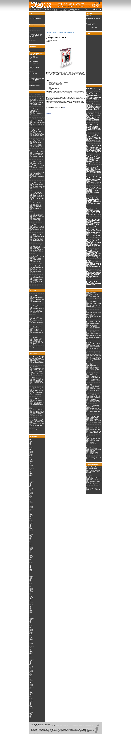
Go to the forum (94, 27)
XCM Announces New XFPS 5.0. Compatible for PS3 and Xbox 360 (93, 280)
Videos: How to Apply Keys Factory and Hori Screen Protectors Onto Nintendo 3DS (93, 238)
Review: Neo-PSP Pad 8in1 (34, 235)
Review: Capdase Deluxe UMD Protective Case (35, 272)
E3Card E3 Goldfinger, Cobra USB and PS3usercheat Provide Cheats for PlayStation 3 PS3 (94, 220)
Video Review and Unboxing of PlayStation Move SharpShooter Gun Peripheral (93, 258)
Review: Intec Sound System (34, 255)
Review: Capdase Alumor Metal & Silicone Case (35, 194)
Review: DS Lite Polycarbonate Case (93, 417)
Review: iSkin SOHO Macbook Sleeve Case (36, 393)
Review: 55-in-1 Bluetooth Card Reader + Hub (37, 410)
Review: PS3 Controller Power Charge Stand (36, 188)
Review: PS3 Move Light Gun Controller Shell (36, 101)
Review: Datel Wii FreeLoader (91, 325)
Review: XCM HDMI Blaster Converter (36, 381)
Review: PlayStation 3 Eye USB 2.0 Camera (35, 155)
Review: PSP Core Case (34, 248)
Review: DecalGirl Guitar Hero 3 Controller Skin (35, 396)
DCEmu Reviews (96, 9)
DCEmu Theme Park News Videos (35, 35)
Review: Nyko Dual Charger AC (35, 201)
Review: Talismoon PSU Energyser (35, 338)
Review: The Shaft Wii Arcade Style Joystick (92, 329)
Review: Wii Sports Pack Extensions (93, 447)
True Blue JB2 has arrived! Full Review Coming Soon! (92, 118)
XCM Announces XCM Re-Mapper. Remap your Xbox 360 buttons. (93, 248)
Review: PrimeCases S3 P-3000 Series (36, 244)
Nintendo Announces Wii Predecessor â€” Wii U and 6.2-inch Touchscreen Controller (94, 165)
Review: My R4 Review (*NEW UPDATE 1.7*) (93, 490)
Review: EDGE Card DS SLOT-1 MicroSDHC (92, 342)
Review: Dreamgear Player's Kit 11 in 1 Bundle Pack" (93, 482)
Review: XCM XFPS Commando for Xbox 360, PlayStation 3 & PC (37, 294)
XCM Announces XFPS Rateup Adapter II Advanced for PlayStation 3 (93, 148)
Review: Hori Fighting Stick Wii (91, 348)
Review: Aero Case (33, 282)
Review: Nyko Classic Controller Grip (93, 354)
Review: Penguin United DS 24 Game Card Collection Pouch (93, 446)
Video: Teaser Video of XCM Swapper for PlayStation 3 (93, 189)
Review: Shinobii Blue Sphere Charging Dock (93, 304)
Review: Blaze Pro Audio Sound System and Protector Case (36, 228)
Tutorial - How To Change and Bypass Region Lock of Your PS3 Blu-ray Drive (93, 183)
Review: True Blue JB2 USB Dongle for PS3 (36, 95)
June (30, 443)
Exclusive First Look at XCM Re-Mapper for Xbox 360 (92, 225)
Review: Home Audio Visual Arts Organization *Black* (35, 213)
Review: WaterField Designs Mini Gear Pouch (36, 237)
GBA (45, 9)
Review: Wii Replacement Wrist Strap (93, 455)
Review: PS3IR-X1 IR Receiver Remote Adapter (36, 166)
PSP (98, 8)
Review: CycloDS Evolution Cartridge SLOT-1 (93, 381)
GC (48, 9)
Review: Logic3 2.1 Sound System (35, 265)
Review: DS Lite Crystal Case (91, 418)
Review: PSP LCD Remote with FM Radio (35, 209)
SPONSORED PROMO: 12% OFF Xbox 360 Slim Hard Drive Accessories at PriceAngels (94, 175)
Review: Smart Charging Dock (35, 283)
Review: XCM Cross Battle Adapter (35, 144)
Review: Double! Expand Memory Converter (35, 207)
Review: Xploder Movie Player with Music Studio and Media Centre (37, 221)
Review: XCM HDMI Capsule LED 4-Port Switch (36, 363)
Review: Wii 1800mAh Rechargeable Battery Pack (93, 430)
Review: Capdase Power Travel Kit (35, 273)
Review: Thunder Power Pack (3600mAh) (34, 262)
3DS (35, 9)
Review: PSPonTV (32, 242)
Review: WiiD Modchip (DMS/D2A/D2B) (93, 392)
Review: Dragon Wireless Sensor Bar (93, 373)
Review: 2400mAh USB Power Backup (36, 412)
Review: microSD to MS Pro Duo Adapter (37, 387)
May (30, 444)
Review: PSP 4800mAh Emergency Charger (35, 263)
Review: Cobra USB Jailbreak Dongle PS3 (36, 97)
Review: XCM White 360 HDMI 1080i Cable (36, 331)
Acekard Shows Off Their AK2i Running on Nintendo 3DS (92, 252)
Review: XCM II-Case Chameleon (92, 386)
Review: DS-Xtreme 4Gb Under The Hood (93, 487)
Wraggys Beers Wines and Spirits (35, 30)
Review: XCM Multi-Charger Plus (35, 361)
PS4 (100, 8)
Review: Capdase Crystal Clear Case (36, 238)
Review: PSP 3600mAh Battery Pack (36, 264)
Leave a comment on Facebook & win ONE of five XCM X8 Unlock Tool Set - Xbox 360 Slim (93, 264)
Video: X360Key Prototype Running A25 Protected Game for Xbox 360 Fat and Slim (93, 180)
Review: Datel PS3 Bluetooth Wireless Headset (36, 183)
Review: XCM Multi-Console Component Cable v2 (36, 422)
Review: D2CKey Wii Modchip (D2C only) (94, 358)
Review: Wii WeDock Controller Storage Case (93, 391)
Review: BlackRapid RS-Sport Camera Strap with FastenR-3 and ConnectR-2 (36, 356)
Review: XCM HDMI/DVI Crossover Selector (36, 179)
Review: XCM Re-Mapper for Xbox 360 (93, 144)
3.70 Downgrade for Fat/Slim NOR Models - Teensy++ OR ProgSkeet (93, 133)
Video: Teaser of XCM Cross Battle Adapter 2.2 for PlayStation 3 (93, 185)
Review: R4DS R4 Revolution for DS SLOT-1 (93, 433)
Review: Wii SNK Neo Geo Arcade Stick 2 (93, 313)
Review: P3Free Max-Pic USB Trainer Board (36, 106)
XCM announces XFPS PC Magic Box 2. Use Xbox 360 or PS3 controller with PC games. (94, 113)
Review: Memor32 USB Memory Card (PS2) (36, 399)
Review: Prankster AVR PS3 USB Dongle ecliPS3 (37, 123)
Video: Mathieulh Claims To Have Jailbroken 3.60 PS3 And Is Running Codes (93, 230)
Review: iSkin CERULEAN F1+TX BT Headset (36, 391)
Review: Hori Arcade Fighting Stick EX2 (36, 314)
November (31, 452)
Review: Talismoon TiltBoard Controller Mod (36, 334)
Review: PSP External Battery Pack (36, 281)
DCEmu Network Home (33, 8)
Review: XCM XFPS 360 (33, 337)
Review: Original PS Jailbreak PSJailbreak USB (34, 112)
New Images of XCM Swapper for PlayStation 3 (92, 191)
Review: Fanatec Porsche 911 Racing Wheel (36, 150)
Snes (43, 9)
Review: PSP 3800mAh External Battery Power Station (36, 252)
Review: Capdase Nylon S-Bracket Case (37, 276)
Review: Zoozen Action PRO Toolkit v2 (36, 411)
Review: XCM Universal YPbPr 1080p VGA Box (36, 408)
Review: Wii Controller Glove (91, 456)
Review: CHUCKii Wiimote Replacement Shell (93, 378)
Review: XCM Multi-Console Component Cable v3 (36, 389)
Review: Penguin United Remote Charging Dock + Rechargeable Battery (93, 413)
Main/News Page (32, 15)
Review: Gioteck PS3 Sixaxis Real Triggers (35, 143)
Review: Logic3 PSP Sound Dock (35, 215)
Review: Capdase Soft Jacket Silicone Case (93, 426)
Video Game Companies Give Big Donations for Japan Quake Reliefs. (93, 236)
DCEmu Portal (32, 56)
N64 (40, 9)
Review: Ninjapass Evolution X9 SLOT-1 (93, 399)
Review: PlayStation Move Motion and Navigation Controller (36, 103)
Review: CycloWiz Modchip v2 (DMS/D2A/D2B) (91, 366)
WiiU (52, 9)
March (30, 446)
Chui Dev (60, 10)
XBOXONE (77, 9)
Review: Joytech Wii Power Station (92, 369)
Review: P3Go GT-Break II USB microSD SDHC (37, 117)
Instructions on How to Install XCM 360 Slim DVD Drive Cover (93, 143)
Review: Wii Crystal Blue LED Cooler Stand (93, 389)
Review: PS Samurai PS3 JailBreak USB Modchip (36, 126)
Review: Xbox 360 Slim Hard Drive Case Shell (36, 303)
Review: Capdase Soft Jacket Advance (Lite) (93, 424)
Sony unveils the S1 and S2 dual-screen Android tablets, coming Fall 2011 (93, 177)
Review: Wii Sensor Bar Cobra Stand (93, 396)
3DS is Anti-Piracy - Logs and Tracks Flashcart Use (93, 243)
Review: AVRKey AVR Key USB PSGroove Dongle (35, 128)
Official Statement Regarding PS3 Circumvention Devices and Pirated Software (93, 267)
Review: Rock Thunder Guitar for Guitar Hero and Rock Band (93, 306)
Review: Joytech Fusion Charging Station (37, 186)
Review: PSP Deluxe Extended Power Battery (36, 185)
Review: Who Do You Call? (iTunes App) (93, 470)
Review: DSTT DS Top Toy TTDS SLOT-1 (93, 339)
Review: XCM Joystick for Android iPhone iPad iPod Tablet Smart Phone (93, 91)
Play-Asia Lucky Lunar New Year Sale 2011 (93, 271)
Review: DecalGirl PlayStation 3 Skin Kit (36, 172)
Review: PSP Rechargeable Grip (35, 245)
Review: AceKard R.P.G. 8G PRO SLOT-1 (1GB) (93, 338)
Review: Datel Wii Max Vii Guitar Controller (92, 318)
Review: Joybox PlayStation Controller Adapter (93, 353)
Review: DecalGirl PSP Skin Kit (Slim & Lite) (36, 171)
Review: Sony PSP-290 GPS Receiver (36, 192)
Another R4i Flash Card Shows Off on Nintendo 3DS (93, 250)
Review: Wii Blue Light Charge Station (93, 385)
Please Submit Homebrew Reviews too (93, 477)
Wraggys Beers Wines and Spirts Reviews (63, 8)
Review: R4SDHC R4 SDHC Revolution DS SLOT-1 (93, 317)
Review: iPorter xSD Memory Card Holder (35, 430)
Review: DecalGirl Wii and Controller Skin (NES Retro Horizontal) (93, 458)
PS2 (32, 9)
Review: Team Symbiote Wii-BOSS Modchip (92, 360)
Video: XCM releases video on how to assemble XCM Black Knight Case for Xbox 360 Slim (93, 152)
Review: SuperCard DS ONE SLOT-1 (93, 405)
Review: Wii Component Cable (91, 448)
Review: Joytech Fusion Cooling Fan (36, 156)
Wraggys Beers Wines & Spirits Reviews (36, 78)
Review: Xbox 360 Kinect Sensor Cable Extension (36, 300)
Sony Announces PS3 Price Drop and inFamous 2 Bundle (93, 136)
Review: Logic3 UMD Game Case (35, 219)
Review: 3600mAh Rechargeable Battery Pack (36, 309)
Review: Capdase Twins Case (35, 275)
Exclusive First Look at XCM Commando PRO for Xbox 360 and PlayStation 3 (93, 160)
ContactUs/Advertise (72, 10)
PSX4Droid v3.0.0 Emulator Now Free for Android (93, 202)
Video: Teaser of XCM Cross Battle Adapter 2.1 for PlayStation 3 (93, 187)
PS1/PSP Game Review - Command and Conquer (93, 105)
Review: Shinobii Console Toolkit (35, 378)
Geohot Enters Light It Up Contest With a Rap (93, 269)
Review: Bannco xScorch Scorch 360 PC (37, 304)
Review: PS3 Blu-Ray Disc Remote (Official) (35, 164)
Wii (50, 9)
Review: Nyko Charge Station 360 (35, 341)
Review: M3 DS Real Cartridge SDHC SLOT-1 (93, 351)
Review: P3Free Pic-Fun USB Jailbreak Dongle (36, 125)
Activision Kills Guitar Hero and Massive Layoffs (92, 275)
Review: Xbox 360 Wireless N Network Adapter (36, 307)
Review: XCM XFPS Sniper (34, 329)
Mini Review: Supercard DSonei (92, 466)
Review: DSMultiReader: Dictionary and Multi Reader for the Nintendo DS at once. (93, 468)
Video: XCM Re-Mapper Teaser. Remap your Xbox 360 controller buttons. (94, 228)
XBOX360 (72, 9)
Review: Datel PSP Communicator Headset (35, 225)
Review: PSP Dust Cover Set (34, 231)
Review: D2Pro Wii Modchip (91, 326)
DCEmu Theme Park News (77, 8)
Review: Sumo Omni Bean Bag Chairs (36, 380)
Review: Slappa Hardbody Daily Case (36, 239)
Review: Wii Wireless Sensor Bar (92, 368)
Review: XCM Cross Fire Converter (36, 305)
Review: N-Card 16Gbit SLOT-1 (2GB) (93, 393)
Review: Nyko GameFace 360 (35, 344)
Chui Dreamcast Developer (34, 85)
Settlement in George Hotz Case (92, 200)
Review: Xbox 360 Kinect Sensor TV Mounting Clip (36, 298)
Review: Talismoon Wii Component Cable (93, 434)
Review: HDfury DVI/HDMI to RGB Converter (35, 416)
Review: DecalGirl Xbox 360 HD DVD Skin (36, 324)
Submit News (65, 10)
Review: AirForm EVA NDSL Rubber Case (92, 480)
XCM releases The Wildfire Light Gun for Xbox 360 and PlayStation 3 (93, 111)
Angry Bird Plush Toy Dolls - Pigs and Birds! (93, 247)
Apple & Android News (33, 63)
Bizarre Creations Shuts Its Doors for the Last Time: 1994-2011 (93, 262)
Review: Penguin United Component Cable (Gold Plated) (93, 439)
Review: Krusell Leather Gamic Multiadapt (35, 260)
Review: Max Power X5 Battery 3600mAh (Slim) (37, 152)
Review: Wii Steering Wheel (91, 443)
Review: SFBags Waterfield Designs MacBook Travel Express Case (93, 90)
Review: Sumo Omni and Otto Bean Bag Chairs (36, 385)
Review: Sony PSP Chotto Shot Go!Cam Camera (36, 191)
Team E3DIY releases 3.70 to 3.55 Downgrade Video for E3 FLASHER (93, 132)
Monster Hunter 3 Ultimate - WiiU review (92, 100)
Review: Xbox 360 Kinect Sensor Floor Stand (36, 296)
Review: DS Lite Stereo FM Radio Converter (92, 407)
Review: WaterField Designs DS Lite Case (93, 412)
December (31, 451)
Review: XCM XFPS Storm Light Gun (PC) (36, 367)
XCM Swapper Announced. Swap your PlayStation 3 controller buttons (94, 199)
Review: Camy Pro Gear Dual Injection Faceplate (36, 199)
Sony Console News (33, 69)
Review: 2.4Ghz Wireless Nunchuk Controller (92, 297)
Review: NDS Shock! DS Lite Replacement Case (91, 332)
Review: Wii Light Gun (90, 387)
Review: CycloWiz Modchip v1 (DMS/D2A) (91, 404)
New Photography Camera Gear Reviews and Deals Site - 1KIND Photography (92, 120)
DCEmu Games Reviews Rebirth (92, 108)
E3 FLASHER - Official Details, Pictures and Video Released (92, 127)
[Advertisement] (57, 21)
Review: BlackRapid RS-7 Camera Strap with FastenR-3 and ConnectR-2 (36, 358)
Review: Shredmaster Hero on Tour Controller (92, 311)
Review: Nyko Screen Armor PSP (35, 279)
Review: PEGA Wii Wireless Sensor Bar (93, 384)
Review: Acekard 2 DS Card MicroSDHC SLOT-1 (93, 334)
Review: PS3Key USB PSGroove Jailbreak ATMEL (35, 130)
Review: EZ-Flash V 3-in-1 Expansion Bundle (93, 375)
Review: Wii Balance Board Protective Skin (93, 324)
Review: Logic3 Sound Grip (34, 266)
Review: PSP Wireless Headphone (35, 250)
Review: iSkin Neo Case (33, 253)
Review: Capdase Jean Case (34, 246)
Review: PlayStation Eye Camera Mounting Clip (35, 108)
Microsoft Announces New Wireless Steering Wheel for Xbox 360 (93, 163)
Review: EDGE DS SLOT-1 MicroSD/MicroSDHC (91, 315)
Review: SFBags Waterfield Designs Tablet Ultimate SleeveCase (93, 98)
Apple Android (66, 9)
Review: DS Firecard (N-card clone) (93, 484)
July (30, 442)
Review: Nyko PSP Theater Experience (36, 233)
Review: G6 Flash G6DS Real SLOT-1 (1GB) (93, 402)
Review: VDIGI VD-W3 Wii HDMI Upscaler (92, 295)
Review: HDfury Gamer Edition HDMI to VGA (36, 148)
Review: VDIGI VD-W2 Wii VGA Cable (93, 359)
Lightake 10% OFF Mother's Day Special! (92, 110)
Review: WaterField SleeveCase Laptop (36, 368)
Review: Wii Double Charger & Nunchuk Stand (93, 371)
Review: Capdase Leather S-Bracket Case (36, 274)
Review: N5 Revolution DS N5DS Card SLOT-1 (93, 336)
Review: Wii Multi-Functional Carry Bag (93, 395)
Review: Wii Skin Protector (91, 450)
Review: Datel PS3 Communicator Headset (35, 189)
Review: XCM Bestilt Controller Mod (36, 336)
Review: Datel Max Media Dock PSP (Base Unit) (36, 223)
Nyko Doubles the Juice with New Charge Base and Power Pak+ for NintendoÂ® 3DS (93, 240)
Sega (92, 8)
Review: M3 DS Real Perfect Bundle (93, 483)
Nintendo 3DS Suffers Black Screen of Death (93, 213)
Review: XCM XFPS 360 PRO (34, 335)
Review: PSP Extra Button (34, 232)
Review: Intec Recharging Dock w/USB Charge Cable (36, 257)
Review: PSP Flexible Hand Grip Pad (36, 249)
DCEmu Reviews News (90, 88)
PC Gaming (31, 68)
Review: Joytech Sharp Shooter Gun (93, 372)
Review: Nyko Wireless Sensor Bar (92, 394)
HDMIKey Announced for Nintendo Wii (93, 204)
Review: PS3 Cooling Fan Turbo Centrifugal (35, 203)
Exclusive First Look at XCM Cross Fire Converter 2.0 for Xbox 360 (93, 158)
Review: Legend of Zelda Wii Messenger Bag (93, 356)
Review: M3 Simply (89, 478)
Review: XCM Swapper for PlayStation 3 (93, 125)
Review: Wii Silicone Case (91, 454)
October (31, 453)
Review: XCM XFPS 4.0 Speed (35, 310)
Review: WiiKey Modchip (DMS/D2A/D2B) (90, 364)
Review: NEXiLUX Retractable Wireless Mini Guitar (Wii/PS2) (36, 138)
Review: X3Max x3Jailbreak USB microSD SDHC (35, 116)
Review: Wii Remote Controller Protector (93, 449)
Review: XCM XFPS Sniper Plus (35, 317)
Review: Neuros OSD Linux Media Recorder (35, 401)
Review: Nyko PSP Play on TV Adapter (36, 226)
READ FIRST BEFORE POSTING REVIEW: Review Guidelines (92, 485)
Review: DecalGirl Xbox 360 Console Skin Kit (36, 323)
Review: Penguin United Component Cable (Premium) (93, 436)
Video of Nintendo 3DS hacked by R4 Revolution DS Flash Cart (93, 254)
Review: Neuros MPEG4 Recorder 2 (36, 428)
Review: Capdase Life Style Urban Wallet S (93, 421)
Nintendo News (32, 66)
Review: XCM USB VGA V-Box (92, 382)
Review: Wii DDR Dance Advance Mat (93, 307)
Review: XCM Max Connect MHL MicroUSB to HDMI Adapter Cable (93, 101)
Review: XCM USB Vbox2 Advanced (36, 364)
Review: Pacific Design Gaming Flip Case (36, 230)
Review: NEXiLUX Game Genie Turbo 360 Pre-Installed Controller (36, 312)
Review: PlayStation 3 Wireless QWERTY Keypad (35, 141)
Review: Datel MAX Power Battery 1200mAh (35, 158)
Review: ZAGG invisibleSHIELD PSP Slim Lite (36, 160)
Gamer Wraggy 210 (86, 8)
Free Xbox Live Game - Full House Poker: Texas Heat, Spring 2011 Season (93, 233)
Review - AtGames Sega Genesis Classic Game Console (92, 103)
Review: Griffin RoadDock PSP (35, 204)
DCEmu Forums (42, 8)
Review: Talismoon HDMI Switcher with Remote (36, 406)
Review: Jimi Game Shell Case (35, 403)
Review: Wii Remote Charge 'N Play (92, 400)
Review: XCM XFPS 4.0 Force (35, 137)
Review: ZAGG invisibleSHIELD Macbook (35, 395)
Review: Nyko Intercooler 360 (34, 343)
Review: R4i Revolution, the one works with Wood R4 (93, 472)
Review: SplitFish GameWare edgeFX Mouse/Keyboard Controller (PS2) (36, 420)
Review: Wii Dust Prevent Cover (92, 453)
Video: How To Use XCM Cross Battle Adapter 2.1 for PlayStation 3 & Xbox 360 (93, 172)
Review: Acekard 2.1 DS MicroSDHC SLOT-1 (93, 309)
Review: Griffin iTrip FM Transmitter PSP (36, 195)
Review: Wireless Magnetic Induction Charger (36, 136)
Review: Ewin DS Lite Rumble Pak (92, 416)
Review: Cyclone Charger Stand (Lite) (93, 408)
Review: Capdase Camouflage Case (36, 251)
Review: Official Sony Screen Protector (36, 234)
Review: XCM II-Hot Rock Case (92, 376)
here (64, 107)
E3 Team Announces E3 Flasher (92, 134)
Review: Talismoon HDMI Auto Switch (36, 379)
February (31, 460)
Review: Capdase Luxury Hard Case (36, 258)
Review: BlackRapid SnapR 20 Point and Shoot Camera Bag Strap (36, 360)
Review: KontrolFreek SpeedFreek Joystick (35, 321)
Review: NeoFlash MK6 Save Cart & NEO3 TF (93, 344)
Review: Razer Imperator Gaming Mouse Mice (37, 365)
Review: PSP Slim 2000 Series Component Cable (35, 175)
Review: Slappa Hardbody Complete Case (36, 241)
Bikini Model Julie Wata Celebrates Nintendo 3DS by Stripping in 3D (93, 223)
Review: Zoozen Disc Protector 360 (36, 342)
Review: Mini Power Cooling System (36, 214)
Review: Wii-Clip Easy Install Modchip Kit (93, 327)
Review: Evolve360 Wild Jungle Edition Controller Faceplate (36, 347)
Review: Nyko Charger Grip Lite (92, 419)
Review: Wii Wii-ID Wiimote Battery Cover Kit (94, 322)
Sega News (31, 64)
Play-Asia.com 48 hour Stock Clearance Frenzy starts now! (92, 218)
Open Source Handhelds (58, 9)
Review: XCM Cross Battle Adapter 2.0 (36, 139)
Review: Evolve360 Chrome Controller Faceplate (36, 345)
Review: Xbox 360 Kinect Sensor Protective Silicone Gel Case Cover (35, 302)
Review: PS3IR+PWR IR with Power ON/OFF (36, 162)
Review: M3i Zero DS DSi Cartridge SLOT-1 (92, 302)
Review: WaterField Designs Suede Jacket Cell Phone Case (35, 377)
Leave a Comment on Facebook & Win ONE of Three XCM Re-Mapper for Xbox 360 (93, 138)
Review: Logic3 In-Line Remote (35, 218)
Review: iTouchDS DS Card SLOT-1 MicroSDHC (93, 330)
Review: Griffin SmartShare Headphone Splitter (36, 424)
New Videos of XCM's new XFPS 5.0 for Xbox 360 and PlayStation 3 (93, 256)
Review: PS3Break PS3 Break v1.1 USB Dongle (36, 121)
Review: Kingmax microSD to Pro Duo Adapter (36, 426)
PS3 (30, 9)
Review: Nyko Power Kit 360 (34, 340)
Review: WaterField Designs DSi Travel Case (93, 300)
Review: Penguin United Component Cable (93, 441)
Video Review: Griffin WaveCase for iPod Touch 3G (93, 476)
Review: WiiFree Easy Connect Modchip (93, 383)
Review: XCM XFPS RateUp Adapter (36, 153)
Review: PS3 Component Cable (35, 205)
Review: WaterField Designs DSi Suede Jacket (93, 298)
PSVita (95, 8)
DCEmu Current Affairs (50, 8)
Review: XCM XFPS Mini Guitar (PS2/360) (35, 328)
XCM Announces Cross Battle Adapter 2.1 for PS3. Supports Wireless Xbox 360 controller (92, 197)
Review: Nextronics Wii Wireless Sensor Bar (93, 410)
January (31, 447)
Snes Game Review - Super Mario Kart (93, 106)
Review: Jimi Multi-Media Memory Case (36, 402)
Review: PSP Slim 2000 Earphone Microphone (35, 147)
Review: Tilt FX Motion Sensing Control (36, 134)
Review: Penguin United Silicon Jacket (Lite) (93, 444)
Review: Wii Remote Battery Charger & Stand (93, 398)
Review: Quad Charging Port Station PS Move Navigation (36, 99)
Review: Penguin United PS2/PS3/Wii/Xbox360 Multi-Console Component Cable (36, 418)
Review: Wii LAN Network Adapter (92, 367)
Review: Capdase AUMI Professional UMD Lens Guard (36, 268)
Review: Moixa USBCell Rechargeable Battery (36, 405)
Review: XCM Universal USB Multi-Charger (35, 375)
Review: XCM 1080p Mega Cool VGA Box (36, 383)
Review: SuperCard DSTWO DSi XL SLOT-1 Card (93, 293)
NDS (38, 9)
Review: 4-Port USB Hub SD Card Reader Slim (35, 105)
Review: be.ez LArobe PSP (34, 254)
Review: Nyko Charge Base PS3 (35, 173)
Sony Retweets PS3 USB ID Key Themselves (92, 277)
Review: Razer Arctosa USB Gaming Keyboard (36, 370)
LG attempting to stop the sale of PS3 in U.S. (93, 278)
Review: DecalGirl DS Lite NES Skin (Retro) (93, 428)
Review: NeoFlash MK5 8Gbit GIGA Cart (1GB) (93, 423)
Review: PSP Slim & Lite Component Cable (36, 181)
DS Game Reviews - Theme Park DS (93, 107)
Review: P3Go (89, 473)
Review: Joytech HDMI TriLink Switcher (36, 397)
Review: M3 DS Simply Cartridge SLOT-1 (93, 431)
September (31, 454)
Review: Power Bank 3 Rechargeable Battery (36, 243)
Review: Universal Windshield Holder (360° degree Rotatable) (36, 284)
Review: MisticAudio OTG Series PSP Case (36, 270)
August (30, 441)
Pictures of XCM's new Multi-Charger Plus (93, 205)
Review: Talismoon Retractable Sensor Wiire (93, 347)
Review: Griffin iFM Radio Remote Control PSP (35, 197)
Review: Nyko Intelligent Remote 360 (36, 339)
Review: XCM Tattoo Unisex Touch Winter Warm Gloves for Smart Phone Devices (93, 93)
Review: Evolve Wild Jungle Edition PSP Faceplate (36, 210)
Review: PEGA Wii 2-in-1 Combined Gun (93, 345)
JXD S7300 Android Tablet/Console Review (93, 96)
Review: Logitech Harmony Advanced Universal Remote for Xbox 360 (36, 326)
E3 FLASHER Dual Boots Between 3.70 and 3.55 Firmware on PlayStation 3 (94, 129)
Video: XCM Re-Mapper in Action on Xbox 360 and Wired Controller (93, 216)
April (30, 445)
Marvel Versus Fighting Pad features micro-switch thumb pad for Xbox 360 (93, 273)
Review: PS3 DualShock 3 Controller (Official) (36, 168)
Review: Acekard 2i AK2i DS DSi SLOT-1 (93, 308)
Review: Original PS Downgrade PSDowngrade (35, 110)
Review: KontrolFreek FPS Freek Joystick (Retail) (35, 313)
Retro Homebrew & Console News (86, 9)
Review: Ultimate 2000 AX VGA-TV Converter (35, 414)
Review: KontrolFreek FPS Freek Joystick (35, 319)
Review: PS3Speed (89, 474)
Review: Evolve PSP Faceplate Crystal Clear (36, 200)
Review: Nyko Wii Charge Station (92, 379)
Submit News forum (33, 17)
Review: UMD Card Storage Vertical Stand (36, 278)
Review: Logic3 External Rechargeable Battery (36, 217)
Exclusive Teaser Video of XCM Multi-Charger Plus (93, 207)
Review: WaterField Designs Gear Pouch (37, 247)
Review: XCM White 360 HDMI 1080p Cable (36, 316)
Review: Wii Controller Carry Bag (92, 452)
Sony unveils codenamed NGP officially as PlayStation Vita (92, 167)
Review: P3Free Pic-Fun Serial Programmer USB (35, 132)
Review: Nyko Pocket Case (34, 280)
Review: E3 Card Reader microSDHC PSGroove (36, 114)
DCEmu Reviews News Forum (35, 18)
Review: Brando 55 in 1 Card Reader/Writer (34, 427)
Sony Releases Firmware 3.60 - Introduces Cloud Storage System (93, 245)
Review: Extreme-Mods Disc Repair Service (36, 386)
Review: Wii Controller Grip (91, 442)
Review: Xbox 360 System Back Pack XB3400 (36, 333)
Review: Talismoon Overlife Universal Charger (36, 374)
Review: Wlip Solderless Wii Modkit (92, 340)
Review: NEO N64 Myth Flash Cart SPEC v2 (35, 372)
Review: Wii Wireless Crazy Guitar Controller (92, 320)
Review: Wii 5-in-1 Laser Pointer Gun (93, 357)
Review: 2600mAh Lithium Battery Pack (36, 211)
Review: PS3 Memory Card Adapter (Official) (36, 169)
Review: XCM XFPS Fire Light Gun (35, 133)
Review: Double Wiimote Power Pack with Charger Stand (93, 362)
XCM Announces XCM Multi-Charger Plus (93, 215)
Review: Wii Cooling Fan (90, 451)
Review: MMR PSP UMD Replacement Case (36, 177)
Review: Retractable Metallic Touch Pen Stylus (93, 415)
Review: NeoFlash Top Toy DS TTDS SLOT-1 (93, 350)
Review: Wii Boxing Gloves (91, 437)
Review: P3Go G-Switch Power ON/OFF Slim (37, 119)
